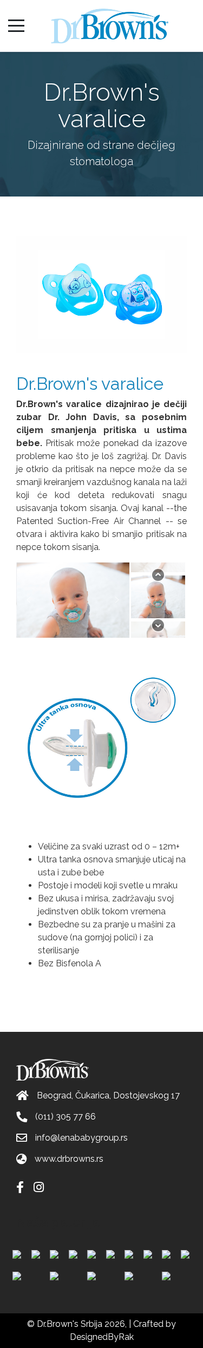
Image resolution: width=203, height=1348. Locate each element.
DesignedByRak (102, 1337)
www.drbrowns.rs (69, 1159)
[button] (28, 600)
